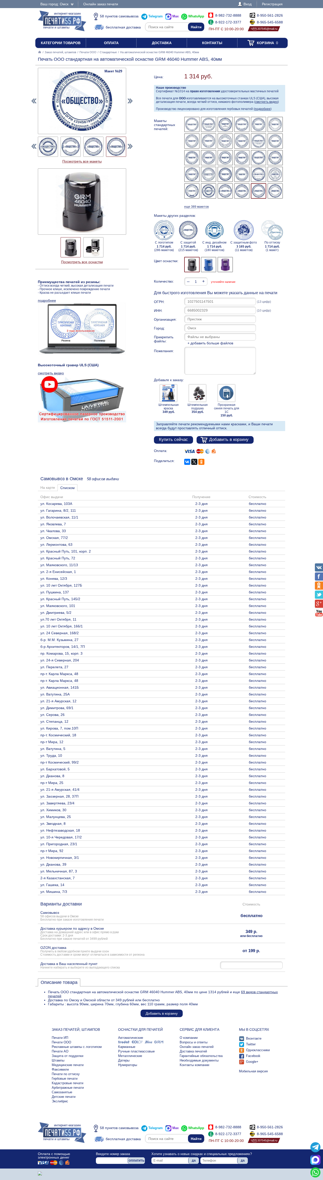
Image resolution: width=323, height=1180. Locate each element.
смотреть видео (266, 102)
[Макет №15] (225, 157)
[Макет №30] (275, 191)
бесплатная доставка (123, 27)
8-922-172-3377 (228, 22)
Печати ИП (60, 1038)
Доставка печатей (193, 1051)
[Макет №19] (192, 174)
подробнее (263, 109)
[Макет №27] (225, 191)
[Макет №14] (208, 157)
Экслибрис (60, 1101)
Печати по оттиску (66, 1074)
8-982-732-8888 (228, 15)
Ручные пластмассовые (136, 1051)
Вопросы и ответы (193, 1042)
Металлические (130, 1056)
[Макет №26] (208, 191)
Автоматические (130, 1038)
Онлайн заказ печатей (196, 1047)
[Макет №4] (242, 124)
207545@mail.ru (267, 28)
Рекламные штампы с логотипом (77, 1047)
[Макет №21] (225, 174)
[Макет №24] (275, 174)
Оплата (111, 43)
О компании (189, 1038)
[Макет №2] (208, 124)
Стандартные (108, 52)
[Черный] (192, 264)
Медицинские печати (68, 1065)
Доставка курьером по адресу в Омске (79, 933)
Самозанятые (62, 1092)
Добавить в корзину (229, 439)
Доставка (162, 43)
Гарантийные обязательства (201, 1056)
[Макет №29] (258, 191)
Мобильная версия (253, 1071)
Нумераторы (127, 1065)
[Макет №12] (275, 141)
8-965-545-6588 (270, 22)
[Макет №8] (208, 141)
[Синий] (208, 264)
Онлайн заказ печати (100, 4)
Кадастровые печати (67, 1083)
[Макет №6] (275, 124)
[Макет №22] (242, 174)
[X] (194, 462)
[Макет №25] (192, 191)
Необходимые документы (199, 1060)
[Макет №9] (225, 141)
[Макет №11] (258, 141)
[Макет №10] (242, 141)
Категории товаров (60, 43)
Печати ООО (87, 52)
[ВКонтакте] (187, 462)
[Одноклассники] (201, 462)
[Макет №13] (192, 157)
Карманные (126, 1047)
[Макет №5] (258, 124)
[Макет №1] (192, 124)
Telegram (155, 16)
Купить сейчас (173, 439)
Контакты (212, 43)
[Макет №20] (208, 174)
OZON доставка (92, 951)
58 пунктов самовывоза (119, 16)
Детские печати (63, 1097)
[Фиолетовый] (225, 264)
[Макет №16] (242, 157)
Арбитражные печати (68, 1088)
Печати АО (60, 1051)
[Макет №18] (275, 157)
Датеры (123, 1060)
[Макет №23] (258, 174)
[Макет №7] (192, 141)
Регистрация (272, 4)
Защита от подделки (67, 1056)
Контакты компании (194, 1065)
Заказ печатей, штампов (60, 52)
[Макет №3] (225, 124)
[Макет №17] (258, 157)
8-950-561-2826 (270, 15)
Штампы (58, 1060)
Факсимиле (60, 1069)
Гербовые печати (64, 1078)
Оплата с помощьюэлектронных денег (54, 1155)
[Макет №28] (242, 191)
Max (175, 16)
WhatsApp (196, 16)
